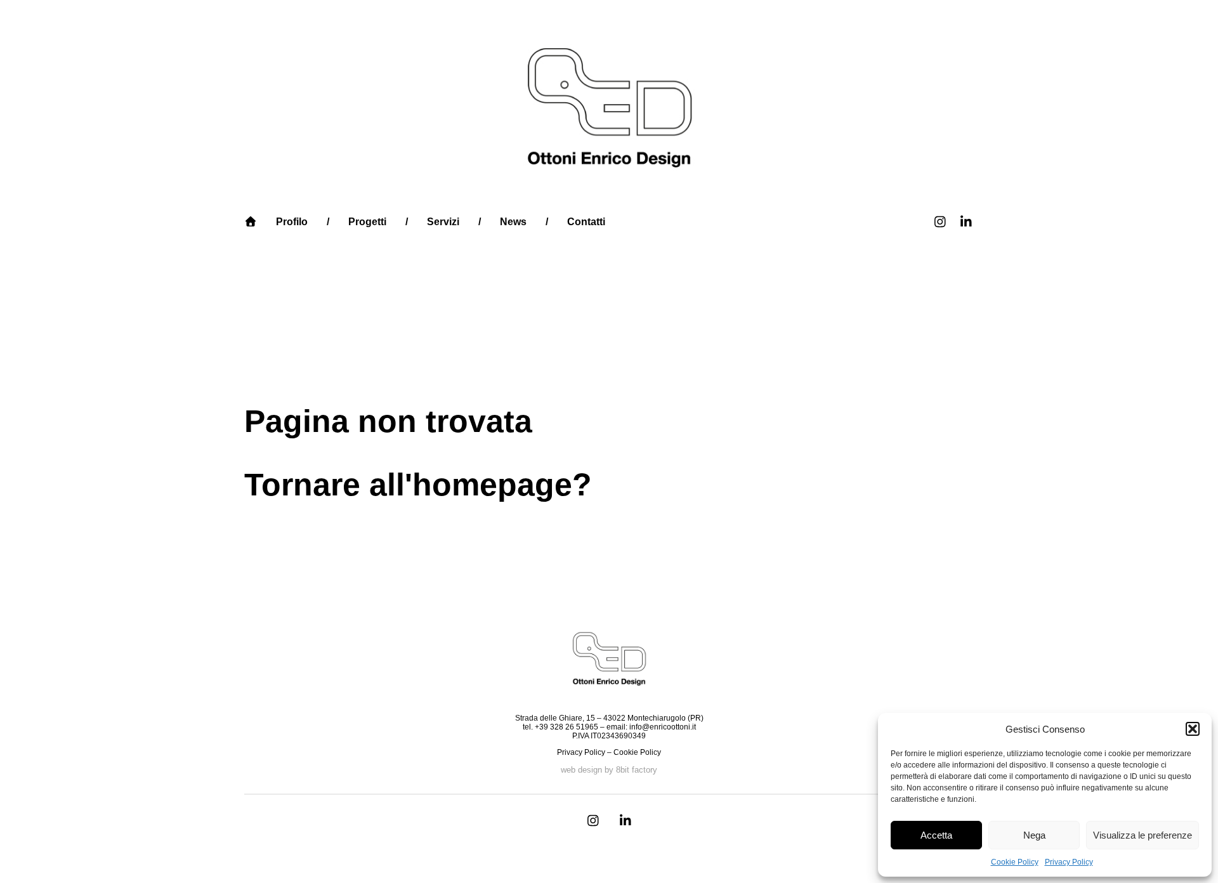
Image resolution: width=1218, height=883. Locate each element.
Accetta (936, 835)
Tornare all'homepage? (418, 484)
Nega (1034, 835)
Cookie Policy (1014, 862)
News (513, 221)
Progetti (367, 221)
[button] (1192, 729)
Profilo (292, 221)
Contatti (586, 221)
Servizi (443, 221)
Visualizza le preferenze (1142, 835)
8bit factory (636, 770)
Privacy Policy (1069, 862)
